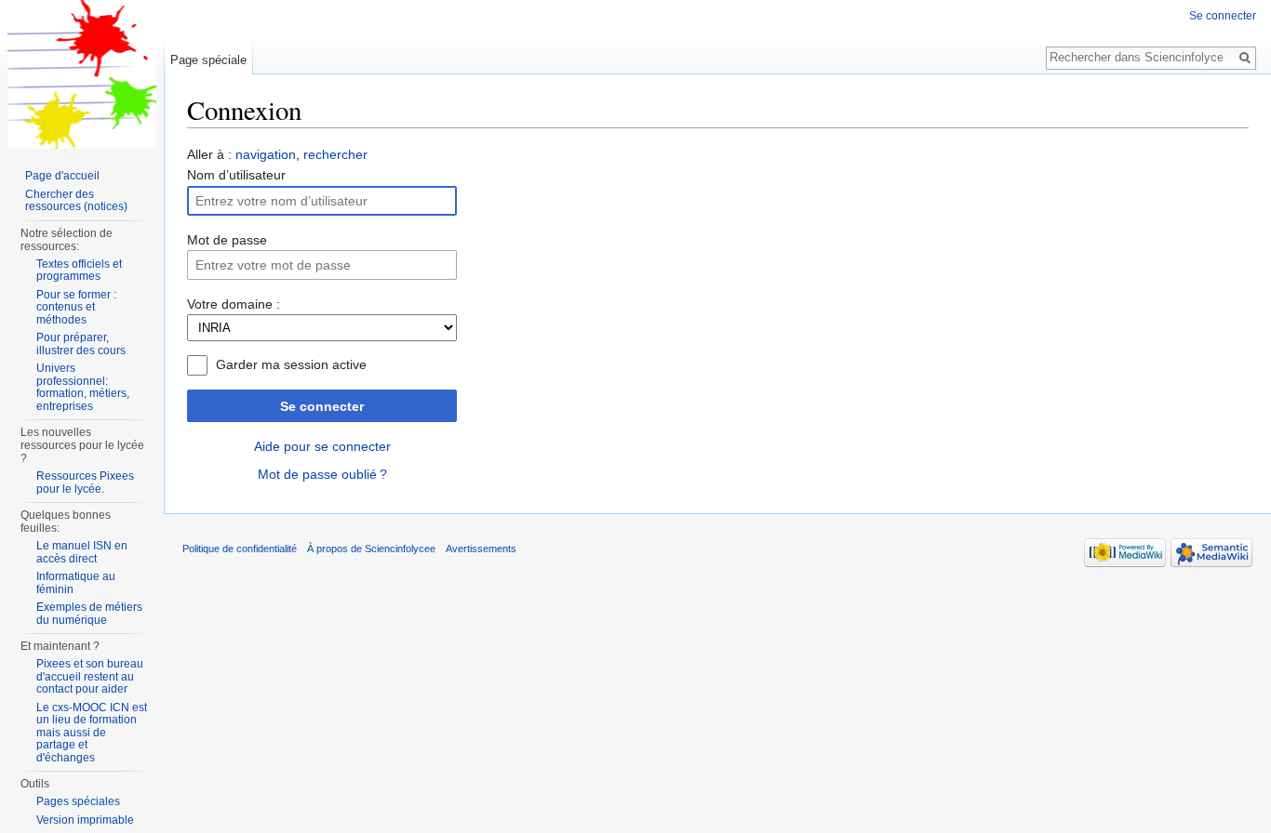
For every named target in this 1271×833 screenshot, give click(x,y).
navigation (265, 154)
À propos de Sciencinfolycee (371, 548)
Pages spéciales (78, 801)
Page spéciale (208, 60)
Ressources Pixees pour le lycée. (85, 482)
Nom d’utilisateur (236, 174)
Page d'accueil (62, 175)
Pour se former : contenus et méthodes (76, 307)
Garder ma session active (291, 364)
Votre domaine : (233, 304)
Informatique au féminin (75, 583)
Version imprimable (85, 819)
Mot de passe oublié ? (322, 474)
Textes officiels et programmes (79, 271)
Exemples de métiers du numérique (89, 614)
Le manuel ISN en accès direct (81, 552)
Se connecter (322, 406)
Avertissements (481, 548)
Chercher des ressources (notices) (76, 201)
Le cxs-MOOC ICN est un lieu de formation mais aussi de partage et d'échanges (91, 732)
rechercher (335, 154)
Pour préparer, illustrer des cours (81, 344)
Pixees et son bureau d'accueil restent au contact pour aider (89, 676)
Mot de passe (227, 239)
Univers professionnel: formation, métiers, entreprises (82, 387)
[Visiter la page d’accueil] (81, 74)
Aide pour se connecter (322, 446)
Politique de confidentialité (239, 548)
